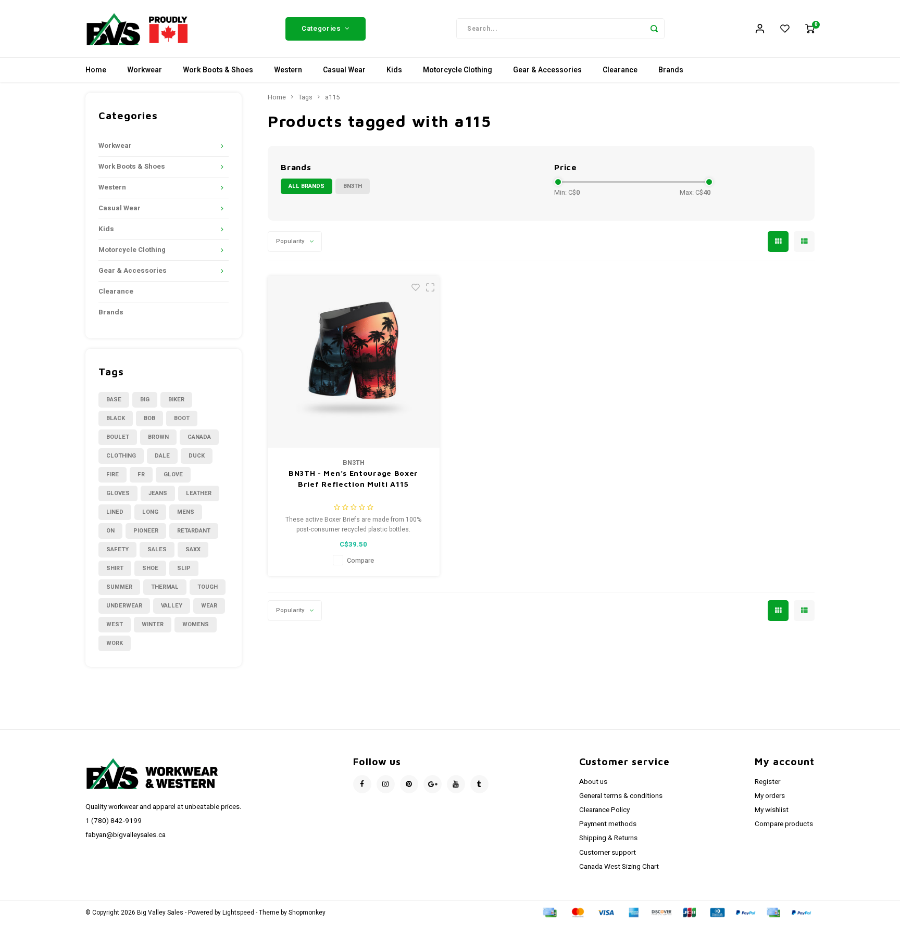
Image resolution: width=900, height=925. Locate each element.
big (144, 399)
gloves (118, 493)
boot (182, 418)
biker (176, 399)
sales (157, 549)
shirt (114, 568)
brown (158, 437)
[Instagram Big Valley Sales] (386, 784)
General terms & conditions (620, 796)
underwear (124, 605)
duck (197, 455)
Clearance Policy (604, 810)
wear (209, 605)
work (114, 643)
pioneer (145, 530)
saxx (193, 549)
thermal (165, 586)
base (113, 399)
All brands (306, 186)
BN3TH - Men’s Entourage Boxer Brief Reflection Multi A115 (353, 478)
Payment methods (607, 824)
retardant (193, 530)
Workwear (144, 70)
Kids (394, 70)
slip (184, 568)
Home (95, 70)
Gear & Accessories (547, 70)
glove (173, 474)
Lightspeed (238, 912)
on (110, 530)
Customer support (607, 852)
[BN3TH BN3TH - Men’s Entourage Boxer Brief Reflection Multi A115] (354, 362)
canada (199, 437)
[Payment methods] (549, 912)
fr (141, 474)
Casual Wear (344, 70)
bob (149, 418)
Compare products (784, 824)
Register (767, 782)
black (115, 418)
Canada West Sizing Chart (619, 866)
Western (288, 70)
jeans (157, 493)
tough (207, 586)
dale (162, 455)
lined (114, 512)
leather (198, 493)
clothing (121, 455)
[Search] (654, 28)
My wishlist (772, 810)
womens (195, 624)
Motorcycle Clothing (457, 70)
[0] (810, 28)
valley (171, 605)
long (150, 512)
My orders (770, 796)
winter (153, 624)
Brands (670, 70)
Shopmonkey (307, 912)
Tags (305, 97)
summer (119, 586)
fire (112, 474)
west (114, 624)
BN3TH (352, 186)
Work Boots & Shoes (218, 70)
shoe (150, 568)
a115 (332, 97)
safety (117, 549)
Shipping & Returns (608, 838)
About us (593, 782)
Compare (360, 560)
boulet (117, 437)
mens (185, 512)
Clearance (620, 70)
